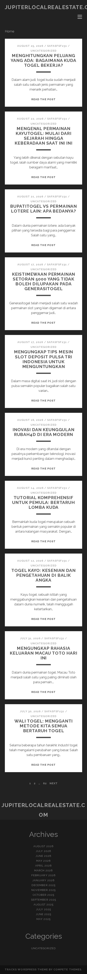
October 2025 (43, 894)
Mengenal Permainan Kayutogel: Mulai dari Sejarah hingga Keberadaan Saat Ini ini (43, 136)
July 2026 (43, 851)
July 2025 (43, 909)
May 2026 (43, 860)
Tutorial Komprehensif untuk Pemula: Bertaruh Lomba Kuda (43, 502)
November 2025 (43, 890)
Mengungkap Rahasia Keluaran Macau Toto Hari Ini (43, 653)
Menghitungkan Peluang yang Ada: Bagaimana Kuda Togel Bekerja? (43, 60)
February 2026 (43, 875)
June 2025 (43, 914)
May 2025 (43, 919)
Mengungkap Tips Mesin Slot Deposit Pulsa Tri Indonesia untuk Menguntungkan (43, 359)
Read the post (43, 99)
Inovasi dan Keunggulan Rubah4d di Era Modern (43, 432)
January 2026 (43, 880)
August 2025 (43, 904)
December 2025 (43, 885)
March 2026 (43, 870)
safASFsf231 (57, 45)
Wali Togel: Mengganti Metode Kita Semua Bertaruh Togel (43, 726)
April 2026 (43, 865)
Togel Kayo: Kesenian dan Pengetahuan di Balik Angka (43, 575)
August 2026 (43, 846)
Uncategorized (44, 50)
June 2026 (43, 855)
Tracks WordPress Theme (26, 969)
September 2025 (43, 899)
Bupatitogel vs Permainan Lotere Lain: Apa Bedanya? (43, 209)
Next (54, 783)
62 (45, 783)
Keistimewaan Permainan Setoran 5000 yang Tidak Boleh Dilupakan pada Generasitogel (43, 281)
